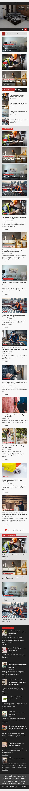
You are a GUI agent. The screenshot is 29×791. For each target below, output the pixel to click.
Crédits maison (6, 780)
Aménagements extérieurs (8, 442)
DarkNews (21, 786)
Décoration (11, 711)
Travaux (25, 29)
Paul (4, 418)
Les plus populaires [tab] (20, 90)
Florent (5, 50)
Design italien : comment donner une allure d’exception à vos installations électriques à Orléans (17, 682)
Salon (19, 783)
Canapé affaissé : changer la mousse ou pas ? (5, 113)
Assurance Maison (7, 778)
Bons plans (11, 647)
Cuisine (10, 757)
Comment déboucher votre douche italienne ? (14, 470)
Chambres (22, 778)
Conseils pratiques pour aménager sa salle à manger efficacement (5, 105)
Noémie (4, 483)
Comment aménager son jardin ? (15, 698)
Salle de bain (5, 476)
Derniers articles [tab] (8, 89)
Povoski (4, 220)
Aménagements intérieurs (8, 44)
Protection (16, 781)
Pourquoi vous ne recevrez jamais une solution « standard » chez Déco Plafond (14, 503)
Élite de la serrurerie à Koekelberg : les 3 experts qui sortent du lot (14, 372)
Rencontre (18, 647)
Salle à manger (6, 783)
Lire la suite (5, 229)
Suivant (21, 530)
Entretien (24, 780)
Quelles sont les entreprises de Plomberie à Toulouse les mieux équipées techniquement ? (14, 338)
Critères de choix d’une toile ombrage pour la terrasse (14, 436)
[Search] (22, 29)
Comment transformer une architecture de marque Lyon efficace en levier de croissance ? (17, 666)
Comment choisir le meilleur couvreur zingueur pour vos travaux (5, 121)
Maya (4, 253)
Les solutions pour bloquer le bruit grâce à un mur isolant (14, 405)
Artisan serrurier (6, 378)
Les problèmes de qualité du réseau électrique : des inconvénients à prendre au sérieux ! (17, 728)
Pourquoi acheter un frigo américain (16, 758)
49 (17, 530)
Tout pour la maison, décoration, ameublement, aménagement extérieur (14, 15)
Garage (5, 781)
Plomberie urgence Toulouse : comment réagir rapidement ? (5, 97)
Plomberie (5, 213)
